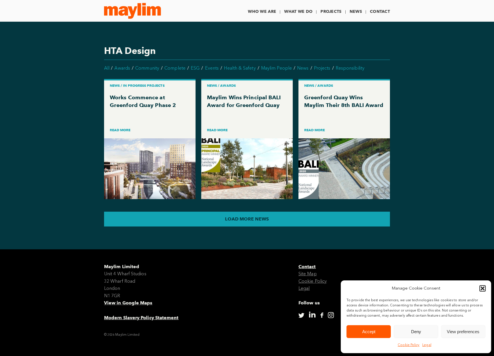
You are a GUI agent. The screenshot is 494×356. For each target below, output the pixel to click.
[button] (482, 288)
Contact (380, 11)
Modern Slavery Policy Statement (141, 317)
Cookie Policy (408, 345)
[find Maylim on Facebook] (322, 315)
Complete (175, 68)
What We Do (298, 11)
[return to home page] (132, 11)
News (356, 11)
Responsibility (350, 68)
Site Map (307, 273)
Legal (426, 345)
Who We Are (262, 11)
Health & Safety (240, 68)
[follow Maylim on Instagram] (331, 315)
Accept (368, 331)
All (106, 68)
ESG (195, 68)
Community (147, 68)
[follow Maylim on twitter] (301, 315)
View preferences (463, 331)
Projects (330, 11)
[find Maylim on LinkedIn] (312, 314)
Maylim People (276, 68)
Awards (122, 68)
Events (212, 68)
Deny (416, 331)
